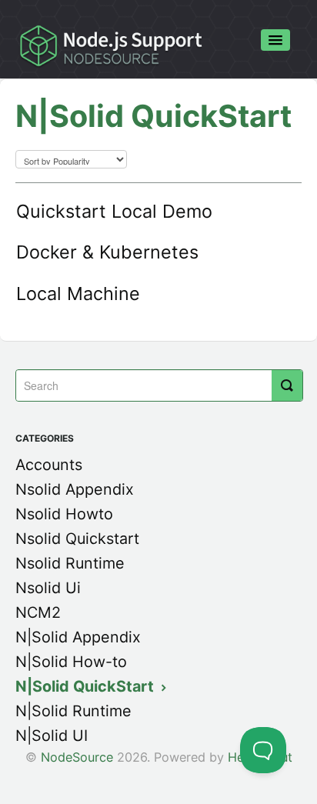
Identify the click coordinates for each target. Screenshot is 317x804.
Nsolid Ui (48, 588)
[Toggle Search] (287, 385)
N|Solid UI (51, 735)
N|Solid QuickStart (86, 686)
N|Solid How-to (71, 661)
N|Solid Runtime (73, 711)
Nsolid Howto (64, 514)
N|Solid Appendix (78, 637)
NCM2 (38, 612)
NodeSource (77, 757)
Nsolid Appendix (74, 489)
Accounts (48, 464)
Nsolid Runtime (70, 563)
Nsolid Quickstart (77, 538)
